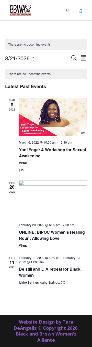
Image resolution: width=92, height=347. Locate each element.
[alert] (46, 44)
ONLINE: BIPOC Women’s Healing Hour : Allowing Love (52, 235)
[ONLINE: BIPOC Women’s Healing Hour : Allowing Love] (53, 200)
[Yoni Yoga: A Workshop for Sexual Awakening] (53, 117)
